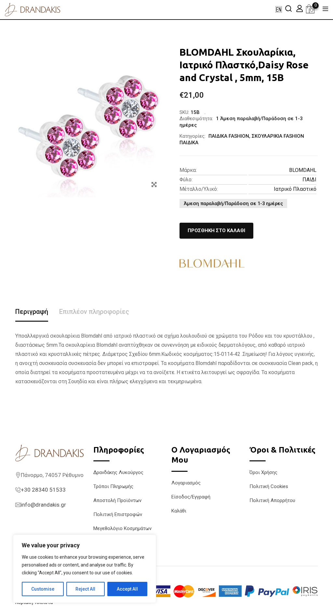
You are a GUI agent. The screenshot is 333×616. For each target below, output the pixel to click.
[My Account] (299, 8)
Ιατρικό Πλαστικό (295, 189)
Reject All (85, 589)
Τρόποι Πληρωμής (113, 486)
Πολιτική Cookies (268, 486)
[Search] (288, 8)
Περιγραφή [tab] (31, 311)
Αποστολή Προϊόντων (117, 500)
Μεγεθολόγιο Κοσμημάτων (122, 528)
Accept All (127, 589)
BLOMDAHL (302, 170)
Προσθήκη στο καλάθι (216, 230)
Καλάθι (178, 511)
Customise (42, 589)
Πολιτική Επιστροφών (117, 514)
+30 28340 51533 (43, 489)
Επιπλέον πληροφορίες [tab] (94, 311)
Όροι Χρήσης (263, 472)
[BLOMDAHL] (212, 263)
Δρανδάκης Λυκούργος (118, 472)
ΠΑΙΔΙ (309, 179)
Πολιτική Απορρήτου (272, 500)
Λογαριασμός (186, 483)
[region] (84, 569)
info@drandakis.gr (43, 504)
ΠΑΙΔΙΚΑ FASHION (228, 136)
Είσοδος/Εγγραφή (190, 497)
